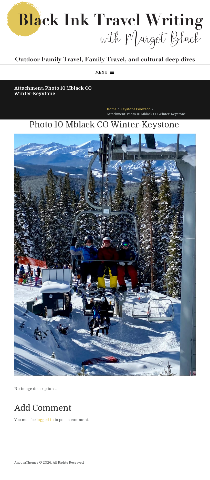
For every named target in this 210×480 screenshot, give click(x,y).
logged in (45, 420)
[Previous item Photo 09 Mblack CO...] (59, 254)
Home (111, 109)
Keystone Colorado (135, 109)
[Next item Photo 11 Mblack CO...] (150, 254)
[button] (101, 72)
